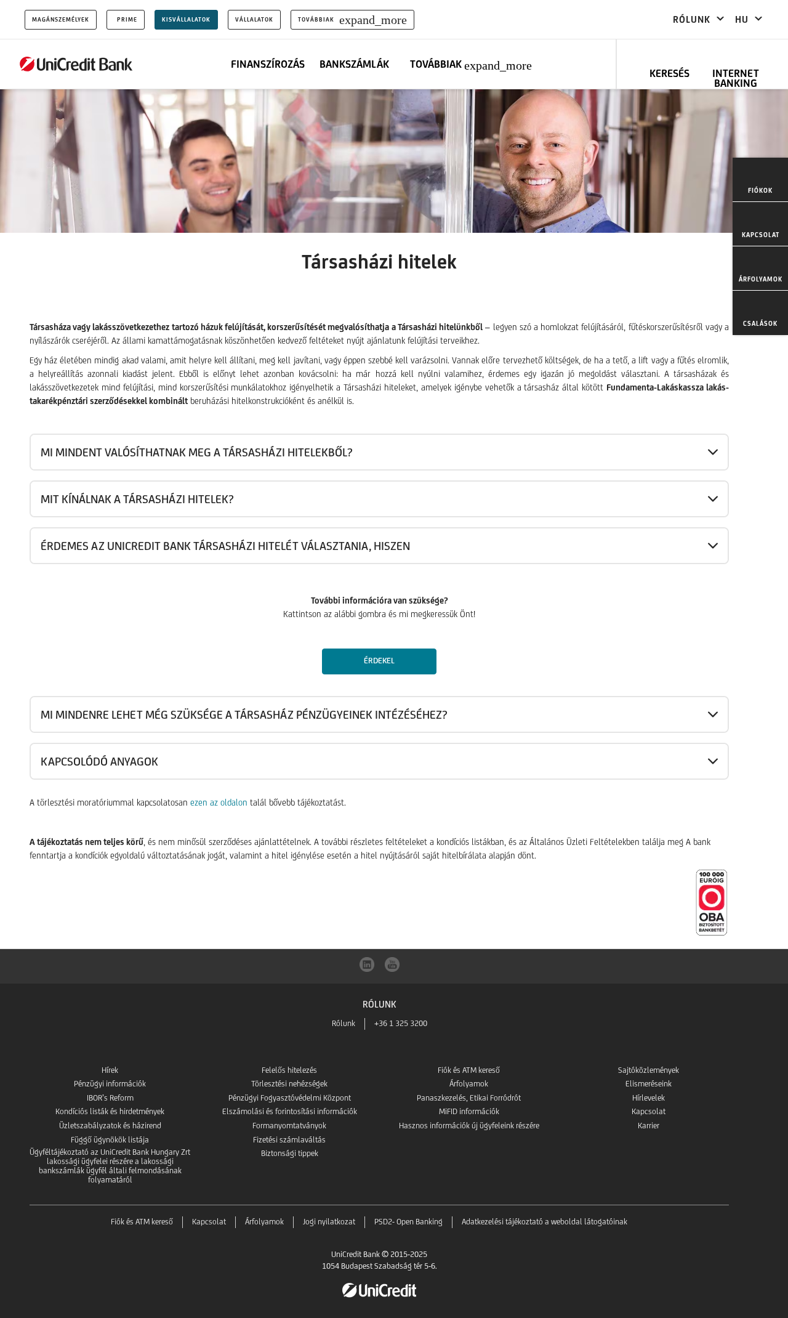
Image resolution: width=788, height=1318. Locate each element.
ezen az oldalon (218, 802)
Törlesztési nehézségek (289, 1083)
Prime (127, 19)
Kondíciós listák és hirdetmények (109, 1111)
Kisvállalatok (186, 19)
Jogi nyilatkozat (329, 1221)
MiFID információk (469, 1111)
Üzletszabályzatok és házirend (110, 1125)
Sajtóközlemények (648, 1070)
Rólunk (343, 1023)
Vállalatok (254, 19)
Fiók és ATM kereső (469, 1070)
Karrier (648, 1125)
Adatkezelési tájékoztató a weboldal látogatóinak (544, 1221)
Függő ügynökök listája (110, 1139)
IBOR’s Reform (110, 1097)
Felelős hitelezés (289, 1070)
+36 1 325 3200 (400, 1023)
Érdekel (379, 660)
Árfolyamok (468, 1083)
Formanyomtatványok (289, 1125)
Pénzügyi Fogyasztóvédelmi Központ (289, 1097)
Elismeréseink (648, 1083)
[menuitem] (760, 180)
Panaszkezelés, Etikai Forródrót (469, 1097)
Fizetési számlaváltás (289, 1139)
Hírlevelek (648, 1097)
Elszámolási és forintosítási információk (289, 1111)
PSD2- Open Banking (408, 1221)
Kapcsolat (648, 1111)
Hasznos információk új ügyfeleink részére (469, 1125)
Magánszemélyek (60, 19)
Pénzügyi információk (110, 1083)
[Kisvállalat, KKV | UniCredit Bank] (76, 64)
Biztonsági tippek (289, 1153)
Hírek (110, 1070)
